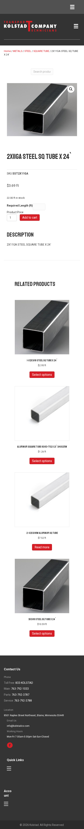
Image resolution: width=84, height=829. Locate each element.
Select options (42, 375)
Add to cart (29, 217)
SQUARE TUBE (41, 51)
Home (7, 51)
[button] (70, 89)
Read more (42, 547)
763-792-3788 (23, 700)
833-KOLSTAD (24, 682)
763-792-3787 (20, 694)
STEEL (27, 51)
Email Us (11, 720)
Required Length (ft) (20, 205)
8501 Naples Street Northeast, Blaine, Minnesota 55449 (34, 715)
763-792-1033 (20, 688)
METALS (17, 51)
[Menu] (72, 7)
